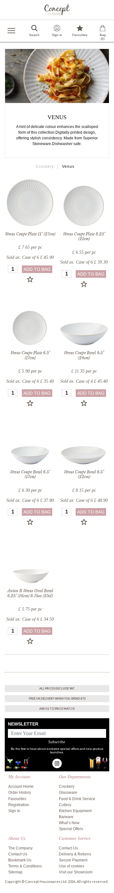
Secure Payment (73, 860)
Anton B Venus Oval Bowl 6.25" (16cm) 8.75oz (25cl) (30, 593)
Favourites (17, 799)
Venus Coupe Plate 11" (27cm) (30, 234)
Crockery (45, 166)
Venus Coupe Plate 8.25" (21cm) (84, 236)
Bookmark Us (19, 860)
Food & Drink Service (77, 799)
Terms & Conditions (25, 866)
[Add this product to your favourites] (30, 279)
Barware (66, 817)
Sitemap (15, 872)
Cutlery (65, 805)
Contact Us (17, 854)
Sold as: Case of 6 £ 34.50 (30, 619)
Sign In (14, 811)
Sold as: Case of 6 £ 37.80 (30, 500)
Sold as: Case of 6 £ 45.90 (30, 257)
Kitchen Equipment (75, 811)
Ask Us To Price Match (57, 708)
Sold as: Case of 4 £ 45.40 (84, 381)
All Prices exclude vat (57, 688)
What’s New (69, 823)
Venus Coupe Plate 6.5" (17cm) (30, 355)
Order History (19, 792)
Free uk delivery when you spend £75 (57, 698)
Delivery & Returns (75, 854)
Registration (18, 805)
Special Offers (71, 829)
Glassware (68, 792)
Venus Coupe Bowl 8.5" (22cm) (84, 474)
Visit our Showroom (75, 872)
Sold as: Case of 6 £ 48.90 (84, 500)
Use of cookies (71, 866)
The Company (20, 848)
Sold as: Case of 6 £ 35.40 (30, 381)
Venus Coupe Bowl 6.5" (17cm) (30, 474)
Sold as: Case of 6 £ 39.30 (84, 262)
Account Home (21, 786)
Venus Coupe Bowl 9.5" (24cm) (84, 355)
